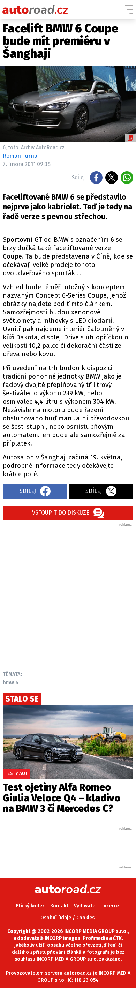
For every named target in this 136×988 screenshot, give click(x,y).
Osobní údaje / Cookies (67, 918)
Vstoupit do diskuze (60, 512)
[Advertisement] (68, 595)
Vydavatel (85, 906)
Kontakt (59, 906)
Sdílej (28, 491)
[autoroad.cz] (35, 9)
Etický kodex (30, 906)
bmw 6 (10, 682)
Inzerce (110, 906)
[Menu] (129, 9)
